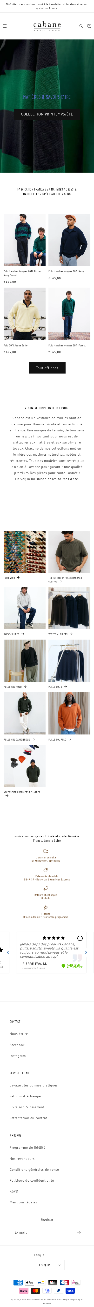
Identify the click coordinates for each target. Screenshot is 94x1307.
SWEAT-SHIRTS (11, 634)
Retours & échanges (26, 1096)
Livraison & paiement (27, 1107)
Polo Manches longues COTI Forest (67, 345)
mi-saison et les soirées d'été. (55, 479)
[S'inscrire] (79, 1232)
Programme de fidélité (28, 1147)
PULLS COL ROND (13, 686)
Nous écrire (19, 1034)
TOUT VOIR (9, 577)
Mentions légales (23, 1202)
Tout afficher (47, 368)
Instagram (18, 1056)
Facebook (17, 1045)
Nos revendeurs (22, 1158)
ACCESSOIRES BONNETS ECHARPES (22, 792)
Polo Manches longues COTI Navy (66, 271)
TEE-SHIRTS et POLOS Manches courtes (65, 579)
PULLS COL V (55, 686)
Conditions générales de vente (34, 1169)
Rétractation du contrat (28, 1118)
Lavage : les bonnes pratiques (34, 1085)
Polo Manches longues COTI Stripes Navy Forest (23, 273)
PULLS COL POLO (57, 739)
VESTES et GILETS (58, 634)
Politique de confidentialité (32, 1180)
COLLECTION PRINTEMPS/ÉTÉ (47, 114)
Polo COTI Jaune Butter (16, 345)
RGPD (14, 1191)
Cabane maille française (32, 1299)
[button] (5, 26)
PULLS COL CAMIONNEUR (17, 739)
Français (44, 1265)
